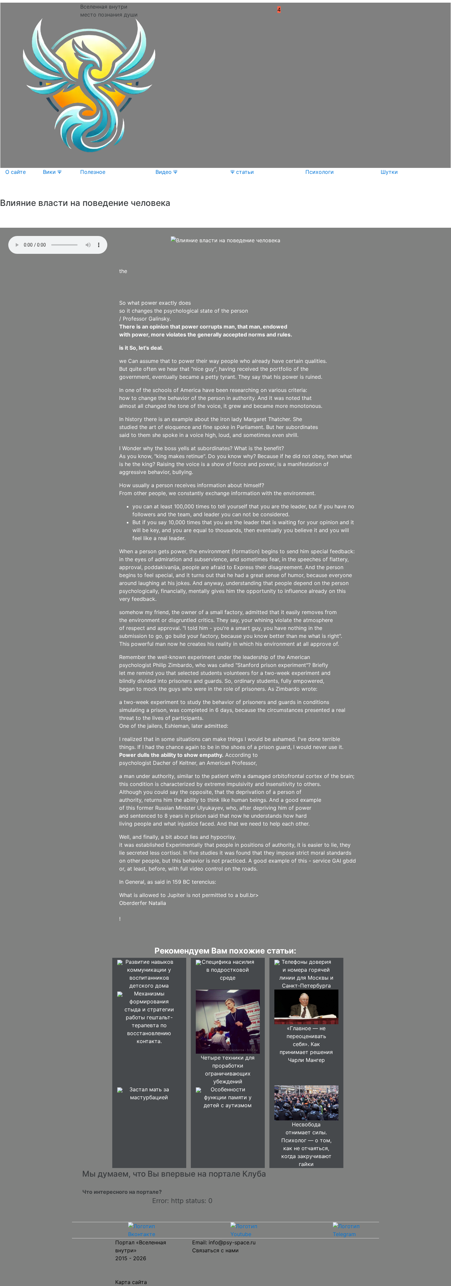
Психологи (319, 172)
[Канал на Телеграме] (291, 9)
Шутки (389, 172)
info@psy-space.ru (232, 1242)
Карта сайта (131, 1282)
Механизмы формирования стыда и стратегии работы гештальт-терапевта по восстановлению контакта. (149, 1017)
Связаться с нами (215, 1250)
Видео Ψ (166, 172)
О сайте (15, 172)
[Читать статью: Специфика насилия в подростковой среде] (198, 962)
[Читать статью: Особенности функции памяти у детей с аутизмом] (198, 1089)
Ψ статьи (242, 172)
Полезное (92, 172)
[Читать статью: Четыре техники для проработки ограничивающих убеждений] (228, 1022)
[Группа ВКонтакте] (148, 1229)
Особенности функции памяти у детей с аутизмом (228, 1097)
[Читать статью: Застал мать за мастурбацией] (119, 1089)
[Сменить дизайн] (300, 11)
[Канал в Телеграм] (353, 1229)
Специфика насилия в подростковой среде (228, 969)
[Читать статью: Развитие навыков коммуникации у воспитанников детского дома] (119, 962)
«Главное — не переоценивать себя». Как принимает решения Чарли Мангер (306, 1044)
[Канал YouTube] (251, 1229)
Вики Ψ (52, 172)
